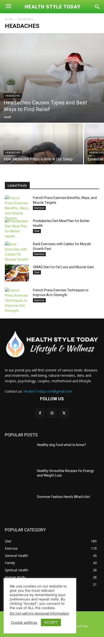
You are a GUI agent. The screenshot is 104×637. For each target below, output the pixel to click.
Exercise (39, 208)
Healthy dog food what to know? (61, 445)
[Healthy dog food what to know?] (19, 452)
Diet (36, 231)
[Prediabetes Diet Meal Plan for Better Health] (17, 228)
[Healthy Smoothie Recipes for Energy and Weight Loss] (19, 478)
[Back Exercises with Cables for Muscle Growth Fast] (17, 254)
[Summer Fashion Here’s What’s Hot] (19, 504)
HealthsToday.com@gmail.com (47, 391)
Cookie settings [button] (24, 622)
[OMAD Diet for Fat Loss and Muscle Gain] (17, 273)
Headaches (12, 96)
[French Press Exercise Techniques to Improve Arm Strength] (17, 300)
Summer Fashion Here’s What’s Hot (63, 497)
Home (9, 19)
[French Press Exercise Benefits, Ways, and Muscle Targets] (17, 208)
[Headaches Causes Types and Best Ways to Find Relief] (52, 78)
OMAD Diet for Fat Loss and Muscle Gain (63, 267)
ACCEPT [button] (51, 622)
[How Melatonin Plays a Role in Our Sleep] (41, 154)
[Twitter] (64, 413)
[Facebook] (40, 413)
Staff (7, 117)
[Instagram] (52, 413)
